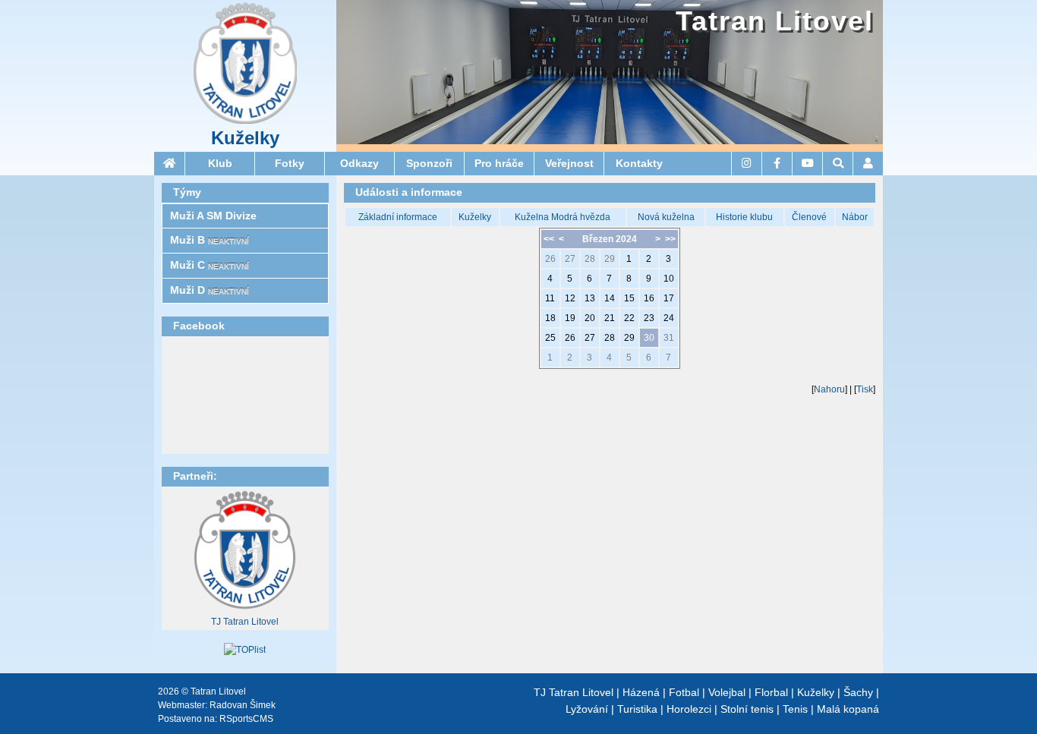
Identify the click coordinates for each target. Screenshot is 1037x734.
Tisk (864, 389)
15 (629, 298)
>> (670, 239)
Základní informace (397, 217)
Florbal (771, 692)
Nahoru (829, 389)
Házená (641, 692)
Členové (809, 217)
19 (570, 318)
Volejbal (726, 692)
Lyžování (587, 709)
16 (649, 298)
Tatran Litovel (775, 20)
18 (550, 318)
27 (570, 259)
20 (590, 318)
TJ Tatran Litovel (245, 621)
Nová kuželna (666, 217)
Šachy (858, 692)
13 (590, 298)
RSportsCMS (246, 719)
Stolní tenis (747, 709)
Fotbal (684, 692)
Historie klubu (744, 217)
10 (668, 278)
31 (668, 337)
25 (550, 337)
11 (550, 298)
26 (550, 259)
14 (609, 298)
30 (649, 337)
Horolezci (689, 709)
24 (668, 318)
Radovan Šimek (243, 705)
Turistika (637, 709)
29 (609, 259)
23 (649, 318)
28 (590, 259)
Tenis (795, 709)
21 (609, 318)
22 (629, 318)
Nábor (855, 217)
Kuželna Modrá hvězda (562, 217)
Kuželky (245, 138)
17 (668, 298)
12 (570, 298)
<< (549, 239)
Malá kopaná (848, 709)
